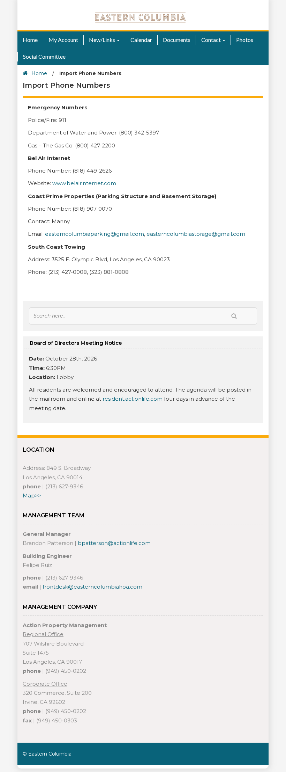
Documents (176, 39)
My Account (63, 39)
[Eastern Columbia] (140, 17)
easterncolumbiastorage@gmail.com (195, 234)
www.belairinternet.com (84, 183)
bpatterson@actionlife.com (114, 543)
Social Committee (44, 56)
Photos (244, 39)
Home (30, 39)
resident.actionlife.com (133, 398)
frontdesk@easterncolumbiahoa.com (92, 586)
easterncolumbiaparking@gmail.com (94, 234)
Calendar (141, 39)
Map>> (32, 495)
